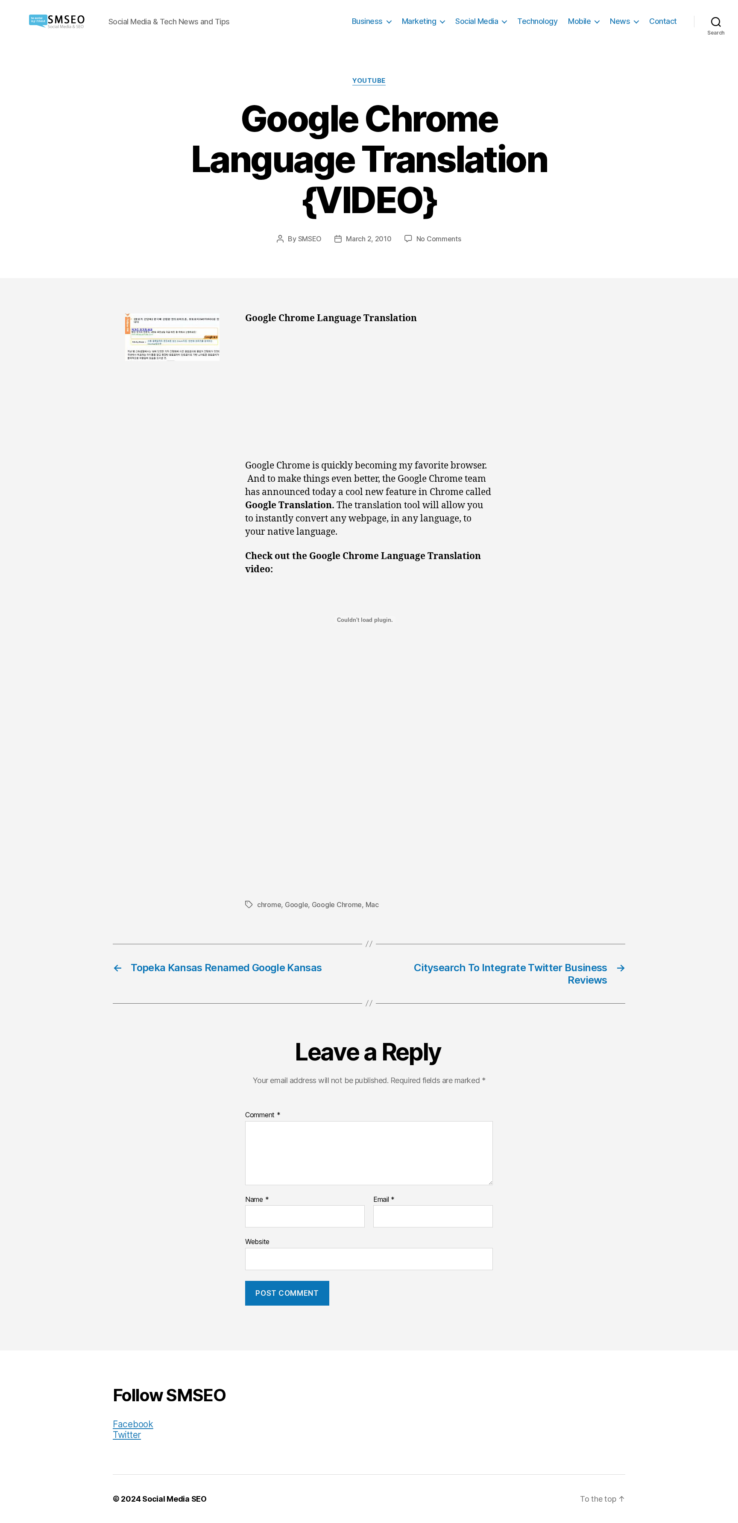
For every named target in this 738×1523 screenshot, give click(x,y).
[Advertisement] (369, 396)
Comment (263, 1115)
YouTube (369, 81)
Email (384, 1200)
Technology (537, 21)
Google (296, 904)
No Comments (438, 238)
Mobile (579, 21)
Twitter (127, 1434)
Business (367, 21)
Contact (663, 21)
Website (257, 1241)
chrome (269, 904)
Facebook (133, 1424)
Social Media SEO (174, 1498)
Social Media (476, 21)
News (620, 21)
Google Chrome (337, 904)
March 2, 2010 (369, 238)
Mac (372, 904)
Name (257, 1200)
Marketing (419, 21)
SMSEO (310, 238)
